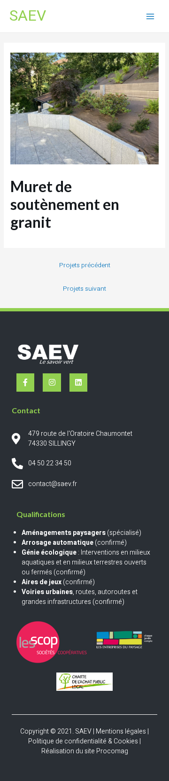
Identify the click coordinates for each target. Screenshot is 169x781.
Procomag (112, 751)
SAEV (27, 16)
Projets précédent (84, 265)
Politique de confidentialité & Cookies (83, 741)
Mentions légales (121, 731)
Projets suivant (84, 289)
